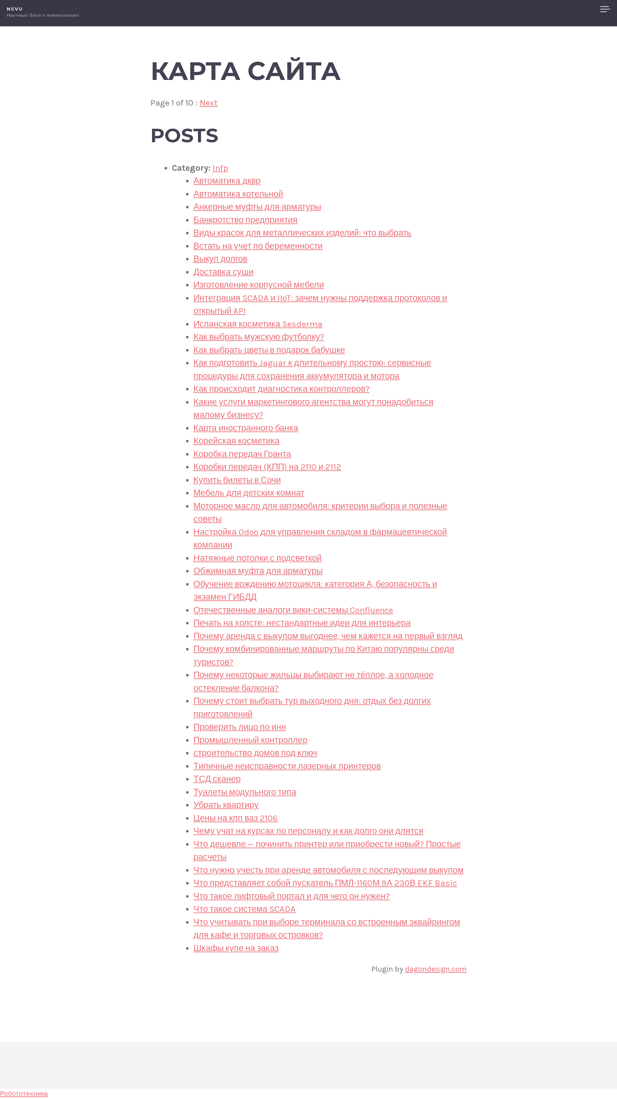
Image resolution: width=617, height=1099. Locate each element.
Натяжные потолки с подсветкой (257, 558)
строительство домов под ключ (255, 753)
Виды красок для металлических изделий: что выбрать (302, 233)
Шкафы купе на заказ (236, 948)
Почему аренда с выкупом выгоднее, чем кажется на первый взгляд (328, 636)
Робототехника (24, 1093)
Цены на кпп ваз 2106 (235, 818)
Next (209, 103)
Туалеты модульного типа (244, 792)
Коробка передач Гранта (242, 454)
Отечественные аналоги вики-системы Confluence (293, 610)
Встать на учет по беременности (258, 246)
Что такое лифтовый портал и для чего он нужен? (291, 896)
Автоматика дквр (227, 181)
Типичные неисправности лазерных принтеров (287, 766)
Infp (220, 168)
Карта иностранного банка (245, 428)
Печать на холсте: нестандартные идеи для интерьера (302, 623)
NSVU (14, 9)
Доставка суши (223, 272)
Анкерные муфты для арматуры (257, 207)
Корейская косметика (236, 441)
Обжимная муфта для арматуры (258, 571)
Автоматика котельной (238, 194)
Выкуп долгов (220, 259)
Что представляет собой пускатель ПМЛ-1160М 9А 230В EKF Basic (325, 883)
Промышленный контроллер (250, 740)
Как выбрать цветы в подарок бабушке (269, 350)
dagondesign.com (436, 968)
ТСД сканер (217, 779)
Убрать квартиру (226, 805)
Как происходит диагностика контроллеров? (281, 389)
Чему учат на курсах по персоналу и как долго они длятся (308, 831)
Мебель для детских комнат (248, 493)
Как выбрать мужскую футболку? (258, 337)
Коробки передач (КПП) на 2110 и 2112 (267, 467)
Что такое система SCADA (244, 909)
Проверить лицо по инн (239, 727)
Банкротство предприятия (245, 220)
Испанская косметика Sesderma (257, 324)
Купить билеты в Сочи (237, 480)
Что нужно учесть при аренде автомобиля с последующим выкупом (328, 870)
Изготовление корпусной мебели (258, 285)
